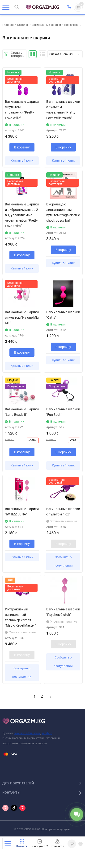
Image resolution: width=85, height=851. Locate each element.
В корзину (22, 147)
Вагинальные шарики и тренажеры (55, 24)
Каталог (22, 24)
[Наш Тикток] (14, 808)
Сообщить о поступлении (63, 561)
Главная (8, 24)
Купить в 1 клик (22, 160)
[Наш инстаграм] (5, 808)
